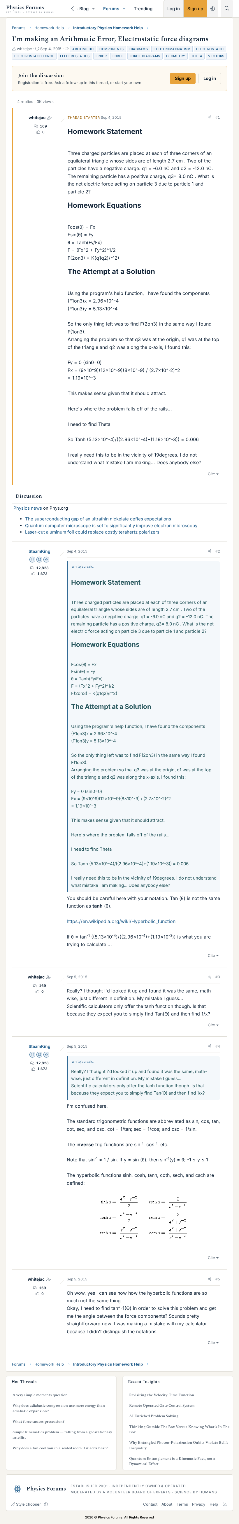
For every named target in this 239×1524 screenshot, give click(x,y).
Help (214, 1504)
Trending (143, 8)
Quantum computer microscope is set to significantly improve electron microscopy (111, 525)
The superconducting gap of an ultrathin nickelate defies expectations (98, 519)
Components (111, 49)
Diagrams (138, 49)
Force (118, 56)
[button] (93, 8)
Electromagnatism (172, 49)
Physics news (27, 508)
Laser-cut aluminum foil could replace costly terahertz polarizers (92, 532)
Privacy (198, 1504)
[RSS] (225, 1504)
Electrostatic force (34, 56)
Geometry (175, 56)
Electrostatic (210, 49)
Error (101, 56)
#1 (217, 117)
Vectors (216, 56)
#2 (217, 551)
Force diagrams (145, 56)
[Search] (227, 8)
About (166, 1504)
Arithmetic (83, 49)
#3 (217, 977)
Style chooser (28, 1504)
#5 (217, 1279)
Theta (197, 56)
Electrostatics (75, 56)
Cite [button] (211, 473)
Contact (150, 1504)
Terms (182, 1504)
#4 (217, 1046)
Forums (111, 8)
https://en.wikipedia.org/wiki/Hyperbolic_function (121, 921)
